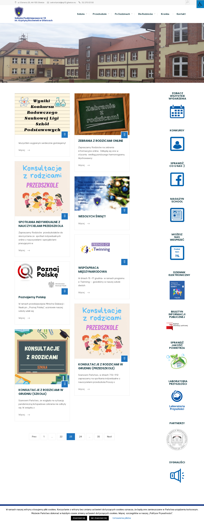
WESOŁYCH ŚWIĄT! (92, 216)
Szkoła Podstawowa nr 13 (30, 18)
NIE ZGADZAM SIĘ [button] (99, 518)
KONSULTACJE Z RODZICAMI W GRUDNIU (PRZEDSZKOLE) (100, 366)
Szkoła (81, 14)
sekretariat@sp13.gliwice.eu (63, 2)
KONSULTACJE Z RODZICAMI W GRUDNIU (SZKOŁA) (41, 392)
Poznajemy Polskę (32, 297)
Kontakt (181, 14)
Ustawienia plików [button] (121, 518)
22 (62, 436)
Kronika (165, 14)
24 (81, 436)
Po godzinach (122, 14)
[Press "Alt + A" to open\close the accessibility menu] (200, 4)
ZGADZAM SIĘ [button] (79, 518)
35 (99, 436)
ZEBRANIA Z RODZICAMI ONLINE (100, 141)
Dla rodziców (145, 14)
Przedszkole (100, 14)
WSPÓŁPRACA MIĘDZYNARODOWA (92, 270)
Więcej (22, 150)
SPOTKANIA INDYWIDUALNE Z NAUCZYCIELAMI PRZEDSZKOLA (41, 224)
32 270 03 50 (88, 2)
